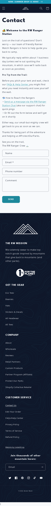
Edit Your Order (13, 411)
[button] (3, 8)
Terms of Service (13, 430)
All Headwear (12, 318)
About (8, 342)
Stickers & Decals (14, 312)
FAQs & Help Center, (18, 84)
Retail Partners (12, 361)
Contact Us (10, 405)
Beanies (9, 299)
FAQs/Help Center (14, 418)
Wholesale (10, 349)
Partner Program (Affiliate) (18, 374)
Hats (7, 305)
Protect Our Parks (14, 380)
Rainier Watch (28, 491)
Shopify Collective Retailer (18, 387)
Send (11, 199)
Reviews (9, 355)
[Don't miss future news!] (42, 467)
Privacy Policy (12, 424)
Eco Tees (9, 292)
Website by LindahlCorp (14, 447)
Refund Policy (12, 437)
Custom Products (14, 368)
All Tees (9, 324)
